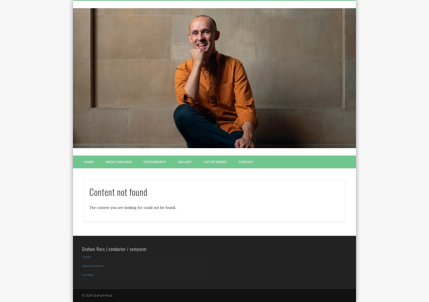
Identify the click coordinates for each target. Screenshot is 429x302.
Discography (154, 162)
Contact (246, 162)
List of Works (215, 162)
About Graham (119, 162)
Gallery (185, 162)
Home (89, 162)
